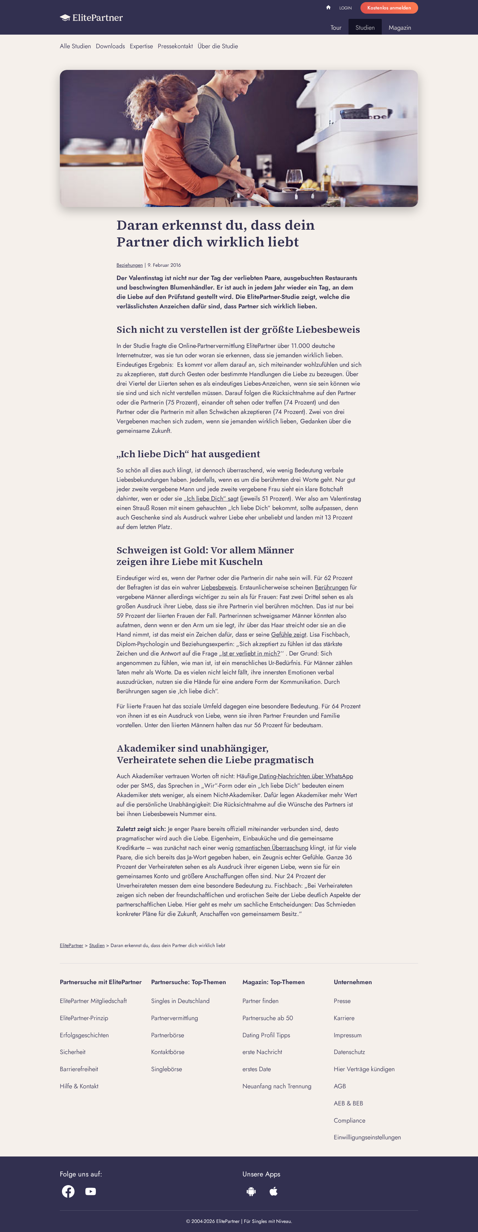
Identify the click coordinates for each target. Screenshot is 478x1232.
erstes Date (256, 1069)
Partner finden (260, 1000)
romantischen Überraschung (271, 847)
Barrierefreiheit (79, 1069)
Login (345, 8)
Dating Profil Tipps (266, 1035)
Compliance (349, 1120)
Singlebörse (166, 1069)
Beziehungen (130, 265)
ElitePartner (71, 945)
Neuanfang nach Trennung (276, 1086)
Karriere (344, 1018)
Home (329, 8)
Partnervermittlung (174, 1018)
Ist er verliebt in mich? (251, 653)
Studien (365, 27)
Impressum (348, 1035)
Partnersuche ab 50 (267, 1018)
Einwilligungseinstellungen (367, 1137)
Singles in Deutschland (180, 1000)
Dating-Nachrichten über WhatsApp (305, 776)
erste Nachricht (262, 1051)
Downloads (110, 46)
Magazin (400, 27)
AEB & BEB (348, 1103)
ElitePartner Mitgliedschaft (93, 1000)
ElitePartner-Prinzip (84, 1018)
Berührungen (331, 587)
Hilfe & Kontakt (79, 1086)
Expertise (141, 46)
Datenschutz (349, 1051)
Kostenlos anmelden (389, 7)
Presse (342, 1000)
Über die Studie (218, 46)
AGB (340, 1086)
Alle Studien (75, 46)
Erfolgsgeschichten (84, 1035)
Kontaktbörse (167, 1051)
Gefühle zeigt (288, 634)
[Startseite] (91, 17)
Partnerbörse (167, 1035)
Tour (336, 27)
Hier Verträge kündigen (364, 1069)
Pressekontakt (175, 46)
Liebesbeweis (218, 587)
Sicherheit (72, 1051)
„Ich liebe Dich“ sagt (211, 498)
